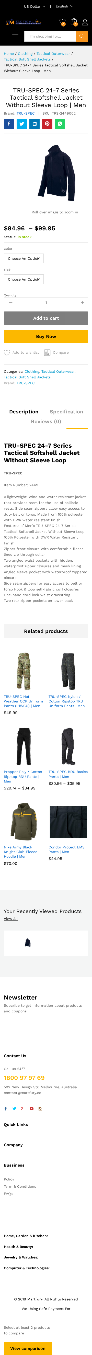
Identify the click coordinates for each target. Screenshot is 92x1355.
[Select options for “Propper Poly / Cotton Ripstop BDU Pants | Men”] (17, 763)
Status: (10, 237)
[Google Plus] (23, 1109)
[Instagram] (40, 1109)
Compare (61, 352)
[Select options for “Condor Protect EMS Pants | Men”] (61, 838)
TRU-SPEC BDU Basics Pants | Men (68, 774)
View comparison (27, 1348)
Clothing (32, 371)
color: (9, 248)
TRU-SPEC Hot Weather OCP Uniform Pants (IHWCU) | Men (23, 701)
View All (11, 919)
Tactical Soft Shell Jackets (27, 377)
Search (82, 36)
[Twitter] (14, 1109)
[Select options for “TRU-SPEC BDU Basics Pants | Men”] (61, 763)
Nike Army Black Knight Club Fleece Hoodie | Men (20, 851)
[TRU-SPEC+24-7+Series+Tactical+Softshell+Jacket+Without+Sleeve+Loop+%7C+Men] (22, 124)
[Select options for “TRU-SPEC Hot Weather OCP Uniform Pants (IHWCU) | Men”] (17, 688)
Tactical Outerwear (58, 371)
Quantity (10, 295)
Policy (9, 1179)
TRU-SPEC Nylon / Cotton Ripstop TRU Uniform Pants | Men (67, 701)
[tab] (23, 414)
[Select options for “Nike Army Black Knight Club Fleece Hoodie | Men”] (17, 838)
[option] (27, 943)
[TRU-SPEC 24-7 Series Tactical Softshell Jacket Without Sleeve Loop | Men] (9, 124)
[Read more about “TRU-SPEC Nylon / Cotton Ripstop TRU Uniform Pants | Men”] (61, 688)
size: (8, 269)
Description (23, 411)
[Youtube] (31, 1109)
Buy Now (46, 336)
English (62, 6)
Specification (66, 411)
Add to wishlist (26, 352)
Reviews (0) (46, 421)
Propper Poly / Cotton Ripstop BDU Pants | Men (23, 776)
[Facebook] (5, 1109)
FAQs (8, 1194)
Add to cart (46, 318)
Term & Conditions (20, 1186)
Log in (85, 25)
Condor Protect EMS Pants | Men (67, 849)
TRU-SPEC (26, 113)
